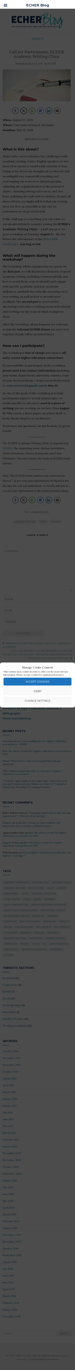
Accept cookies (37, 681)
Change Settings (37, 700)
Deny (38, 691)
